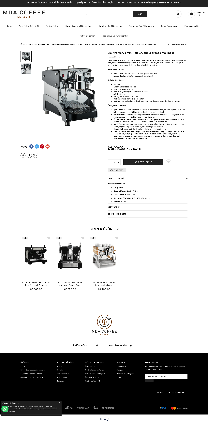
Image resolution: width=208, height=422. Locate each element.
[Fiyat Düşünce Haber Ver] (29, 155)
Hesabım (60, 381)
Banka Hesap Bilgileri (125, 373)
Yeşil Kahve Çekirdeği (29, 26)
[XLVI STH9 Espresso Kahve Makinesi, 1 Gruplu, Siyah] (70, 255)
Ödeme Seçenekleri (117, 214)
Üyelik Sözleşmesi (92, 377)
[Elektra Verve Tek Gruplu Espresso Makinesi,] (104, 255)
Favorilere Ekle (48, 238)
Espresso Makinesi (193, 26)
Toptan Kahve (52, 26)
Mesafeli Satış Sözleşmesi (95, 373)
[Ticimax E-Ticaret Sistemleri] (104, 419)
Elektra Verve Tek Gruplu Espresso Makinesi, (104, 283)
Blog (119, 377)
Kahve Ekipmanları (169, 26)
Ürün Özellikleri (116, 178)
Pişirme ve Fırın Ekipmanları (141, 26)
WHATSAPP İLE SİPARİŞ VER (4, 409)
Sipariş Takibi (62, 377)
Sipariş (59, 366)
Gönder (149, 380)
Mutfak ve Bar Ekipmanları (110, 26)
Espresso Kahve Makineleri (31, 373)
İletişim (120, 370)
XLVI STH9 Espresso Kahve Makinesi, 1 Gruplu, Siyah (70, 283)
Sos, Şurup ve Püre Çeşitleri (115, 36)
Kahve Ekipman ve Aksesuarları (33, 370)
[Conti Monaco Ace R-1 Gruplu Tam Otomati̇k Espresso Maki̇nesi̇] (36, 255)
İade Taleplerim (63, 373)
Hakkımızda (121, 366)
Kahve (9, 26)
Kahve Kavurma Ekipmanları (78, 26)
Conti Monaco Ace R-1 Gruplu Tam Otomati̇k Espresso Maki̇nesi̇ (36, 284)
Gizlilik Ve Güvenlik (92, 381)
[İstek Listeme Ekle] (23, 155)
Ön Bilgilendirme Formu (94, 370)
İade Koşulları (90, 366)
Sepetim (60, 370)
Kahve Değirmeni (88, 36)
